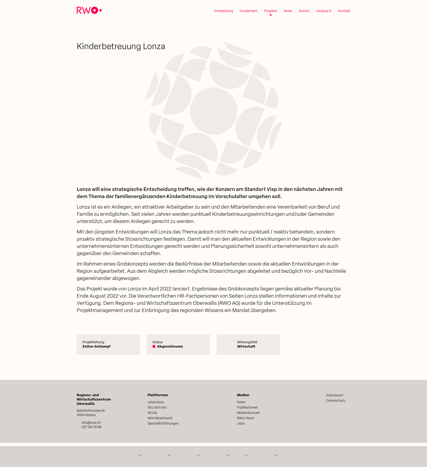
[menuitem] (223, 11)
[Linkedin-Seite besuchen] (328, 411)
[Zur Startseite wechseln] (89, 10)
